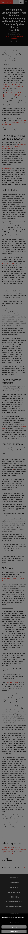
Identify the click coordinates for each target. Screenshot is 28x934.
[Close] (26, 916)
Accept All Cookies (14, 931)
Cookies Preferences (14, 922)
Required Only (14, 927)
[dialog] (14, 923)
